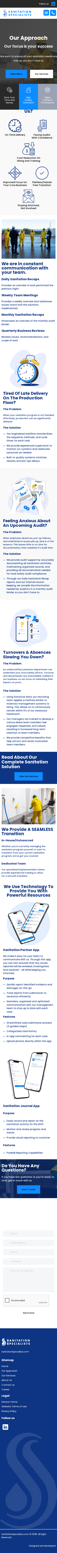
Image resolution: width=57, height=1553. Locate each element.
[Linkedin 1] (5, 1427)
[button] (46, 12)
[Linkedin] (53, 4)
